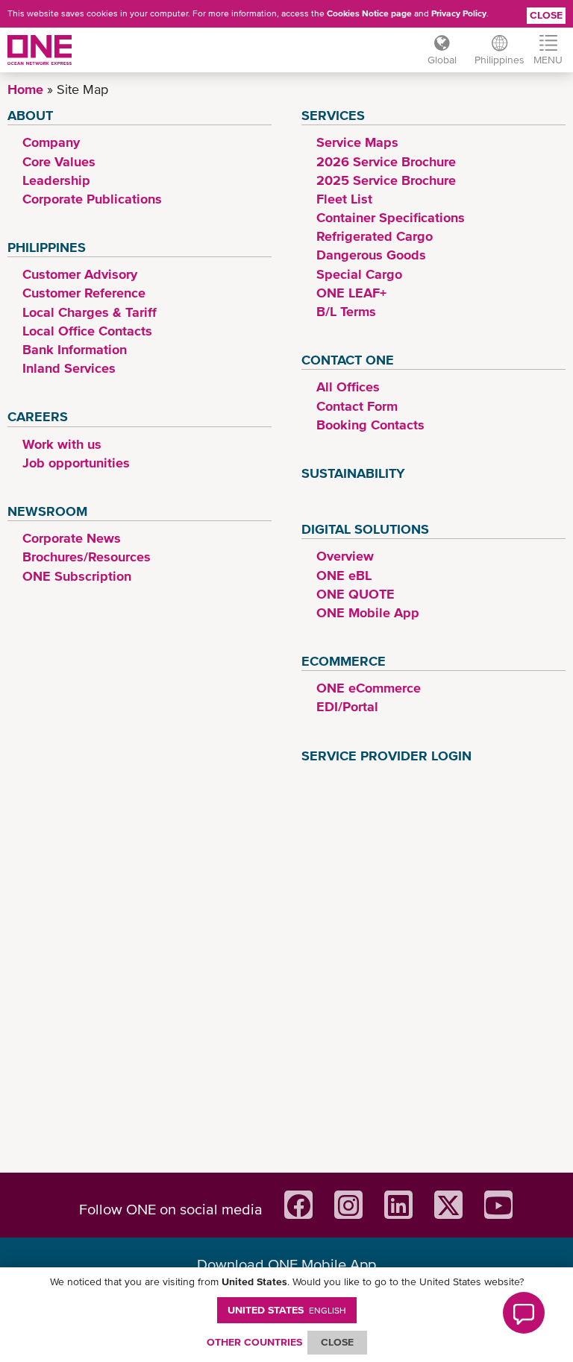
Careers (37, 416)
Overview (345, 556)
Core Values (59, 161)
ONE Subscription (76, 576)
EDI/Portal (347, 706)
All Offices (348, 386)
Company (51, 142)
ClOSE (337, 1342)
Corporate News (71, 538)
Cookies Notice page (369, 13)
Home (25, 89)
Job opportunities (76, 462)
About (30, 115)
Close (546, 15)
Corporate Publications (92, 198)
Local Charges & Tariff (89, 312)
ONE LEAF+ (351, 292)
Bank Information (74, 349)
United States (287, 1310)
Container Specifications (390, 217)
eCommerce (343, 661)
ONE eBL (344, 575)
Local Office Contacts (87, 330)
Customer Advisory (79, 274)
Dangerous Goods (371, 254)
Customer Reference (83, 292)
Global (442, 60)
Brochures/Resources (86, 556)
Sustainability (353, 473)
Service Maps (357, 142)
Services (333, 115)
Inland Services (69, 368)
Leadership (56, 180)
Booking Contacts (370, 424)
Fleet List (344, 198)
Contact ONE (347, 360)
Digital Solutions (365, 529)
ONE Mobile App (367, 612)
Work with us (61, 444)
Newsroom (47, 511)
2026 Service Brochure (386, 161)
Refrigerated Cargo (374, 236)
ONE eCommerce (368, 688)
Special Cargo (359, 274)
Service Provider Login (386, 755)
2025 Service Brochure (386, 180)
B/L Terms (346, 311)
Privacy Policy (458, 13)
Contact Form (357, 406)
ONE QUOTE (355, 594)
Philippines (46, 247)
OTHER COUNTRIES (254, 1342)
